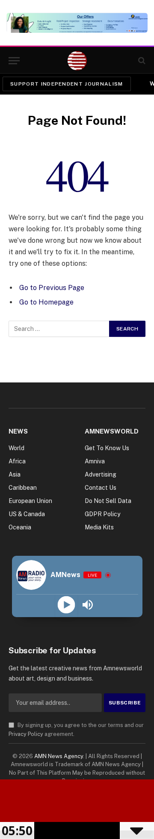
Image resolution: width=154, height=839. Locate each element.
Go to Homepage (46, 302)
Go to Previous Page (51, 288)
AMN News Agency (58, 756)
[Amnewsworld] (77, 61)
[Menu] (14, 60)
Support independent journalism (66, 84)
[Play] (66, 605)
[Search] (140, 60)
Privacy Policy (26, 734)
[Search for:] (59, 329)
